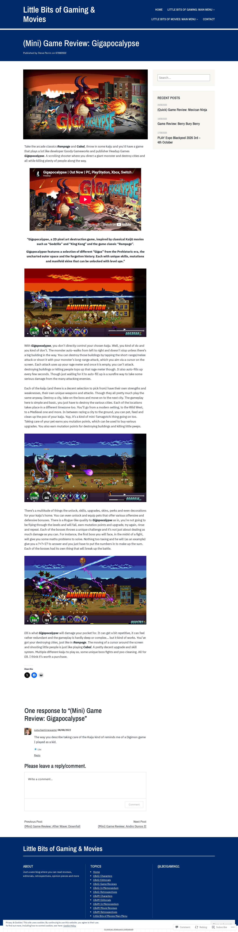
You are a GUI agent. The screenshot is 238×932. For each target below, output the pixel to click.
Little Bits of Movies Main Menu (110, 916)
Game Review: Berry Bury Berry (179, 123)
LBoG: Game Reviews (105, 884)
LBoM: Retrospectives (105, 912)
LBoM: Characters (102, 896)
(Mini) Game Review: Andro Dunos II (122, 826)
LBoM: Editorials (102, 900)
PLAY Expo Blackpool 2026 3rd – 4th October (179, 140)
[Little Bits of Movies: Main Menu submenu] (197, 19)
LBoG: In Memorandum (105, 888)
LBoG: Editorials (102, 879)
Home (96, 871)
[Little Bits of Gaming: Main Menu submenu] (214, 9)
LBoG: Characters (102, 875)
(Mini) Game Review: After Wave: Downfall (52, 826)
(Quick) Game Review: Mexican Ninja (182, 109)
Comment (134, 804)
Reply (37, 755)
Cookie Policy (69, 925)
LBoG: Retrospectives (105, 892)
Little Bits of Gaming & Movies (59, 14)
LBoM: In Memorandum (106, 904)
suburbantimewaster (45, 730)
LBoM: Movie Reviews (105, 908)
